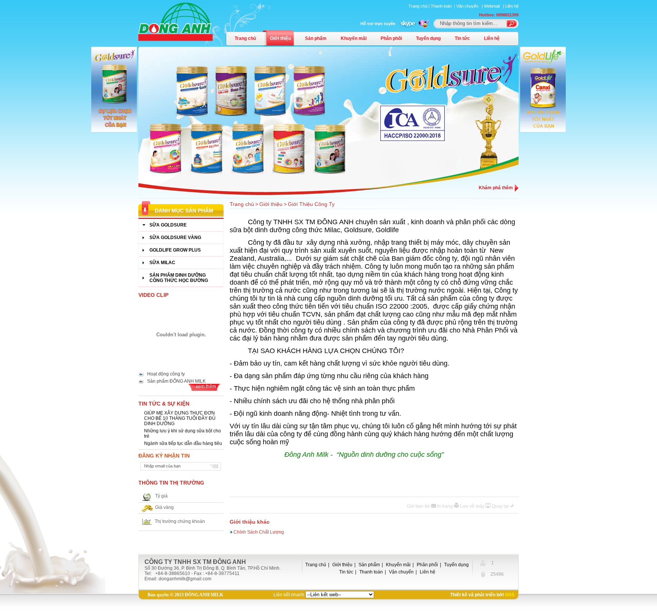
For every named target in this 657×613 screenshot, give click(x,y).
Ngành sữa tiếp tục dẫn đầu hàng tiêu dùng (183, 443)
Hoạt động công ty (166, 374)
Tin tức (462, 38)
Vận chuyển (401, 572)
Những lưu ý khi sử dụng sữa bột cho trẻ (182, 430)
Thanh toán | (443, 6)
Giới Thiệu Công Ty (311, 204)
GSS (509, 594)
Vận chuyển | (470, 6)
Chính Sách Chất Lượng (258, 531)
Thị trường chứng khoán (180, 521)
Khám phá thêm (496, 187)
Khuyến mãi (354, 38)
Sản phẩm (316, 38)
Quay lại (501, 506)
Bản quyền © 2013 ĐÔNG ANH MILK (185, 594)
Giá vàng (164, 507)
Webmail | (494, 6)
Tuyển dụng (428, 38)
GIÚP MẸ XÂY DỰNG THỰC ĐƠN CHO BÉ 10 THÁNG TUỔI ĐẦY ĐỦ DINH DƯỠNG (180, 415)
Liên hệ (512, 6)
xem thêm (206, 386)
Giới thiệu (280, 38)
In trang (445, 506)
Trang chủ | (419, 6)
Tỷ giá (161, 496)
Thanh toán (371, 572)
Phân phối (391, 38)
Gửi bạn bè (419, 506)
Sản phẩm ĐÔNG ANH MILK (176, 381)
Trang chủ (245, 38)
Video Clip (153, 295)
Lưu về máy (473, 506)
